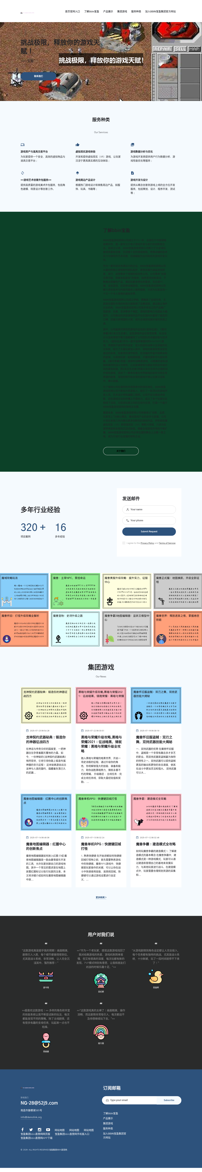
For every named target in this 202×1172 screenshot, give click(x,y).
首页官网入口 (72, 11)
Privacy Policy (147, 543)
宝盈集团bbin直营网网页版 (35, 1134)
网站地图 (60, 1130)
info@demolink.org (31, 1117)
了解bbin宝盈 (91, 11)
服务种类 (136, 11)
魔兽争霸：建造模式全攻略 (156, 844)
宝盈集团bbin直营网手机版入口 (72, 1134)
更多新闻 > (101, 897)
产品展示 (108, 11)
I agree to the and (151, 543)
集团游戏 (122, 11)
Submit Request (149, 531)
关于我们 (121, 451)
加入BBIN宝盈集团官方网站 (160, 11)
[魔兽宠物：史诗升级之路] (75, 629)
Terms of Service (167, 543)
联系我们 (38, 76)
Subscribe (169, 1100)
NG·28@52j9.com (39, 1103)
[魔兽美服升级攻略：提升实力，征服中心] (127, 591)
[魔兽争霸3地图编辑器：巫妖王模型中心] (127, 629)
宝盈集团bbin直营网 (58, 1150)
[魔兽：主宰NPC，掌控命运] (75, 591)
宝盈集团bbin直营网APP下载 (36, 1138)
